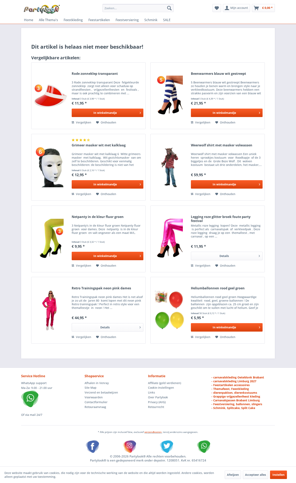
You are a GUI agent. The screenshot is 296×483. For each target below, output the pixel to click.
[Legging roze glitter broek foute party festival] (170, 239)
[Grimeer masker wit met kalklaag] (50, 167)
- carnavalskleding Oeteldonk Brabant (237, 377)
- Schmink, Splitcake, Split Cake (233, 408)
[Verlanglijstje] (216, 8)
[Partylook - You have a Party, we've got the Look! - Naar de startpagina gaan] (42, 9)
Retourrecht (156, 407)
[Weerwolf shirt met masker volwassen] (170, 167)
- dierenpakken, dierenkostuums (234, 393)
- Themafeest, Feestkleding (230, 389)
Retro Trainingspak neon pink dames (101, 288)
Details (224, 256)
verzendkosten (153, 432)
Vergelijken (83, 122)
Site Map (90, 387)
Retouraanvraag (95, 407)
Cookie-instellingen (161, 387)
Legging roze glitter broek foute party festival (220, 219)
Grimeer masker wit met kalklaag (99, 145)
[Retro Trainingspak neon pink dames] (50, 310)
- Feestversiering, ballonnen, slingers (236, 404)
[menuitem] (138, 8)
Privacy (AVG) (157, 402)
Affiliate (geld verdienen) (164, 383)
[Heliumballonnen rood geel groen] (170, 310)
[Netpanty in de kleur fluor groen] (50, 239)
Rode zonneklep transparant (95, 74)
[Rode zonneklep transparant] (50, 96)
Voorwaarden (94, 397)
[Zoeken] (169, 8)
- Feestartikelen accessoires (230, 385)
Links (151, 392)
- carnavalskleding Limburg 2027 (233, 381)
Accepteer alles (255, 475)
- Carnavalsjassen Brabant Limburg (235, 400)
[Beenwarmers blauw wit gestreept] (170, 96)
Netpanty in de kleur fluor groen (98, 217)
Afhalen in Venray (97, 383)
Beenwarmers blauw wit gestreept (218, 74)
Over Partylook (158, 397)
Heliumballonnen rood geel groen (218, 288)
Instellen (278, 475)
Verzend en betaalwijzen (101, 392)
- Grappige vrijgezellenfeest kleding (235, 396)
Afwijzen (233, 475)
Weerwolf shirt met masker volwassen (221, 145)
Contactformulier (96, 402)
